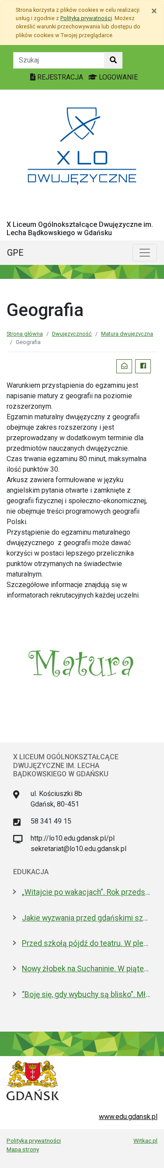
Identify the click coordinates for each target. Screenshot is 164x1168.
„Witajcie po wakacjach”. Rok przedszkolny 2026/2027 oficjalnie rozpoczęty (86, 892)
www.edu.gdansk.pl (128, 1116)
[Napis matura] (82, 662)
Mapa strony (23, 1149)
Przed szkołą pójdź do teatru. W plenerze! (86, 943)
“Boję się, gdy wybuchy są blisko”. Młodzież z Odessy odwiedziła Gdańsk (86, 994)
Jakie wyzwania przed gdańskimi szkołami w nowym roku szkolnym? (86, 918)
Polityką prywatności (86, 18)
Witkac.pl (145, 1140)
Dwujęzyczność (72, 333)
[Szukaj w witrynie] (113, 60)
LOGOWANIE (117, 77)
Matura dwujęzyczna (127, 333)
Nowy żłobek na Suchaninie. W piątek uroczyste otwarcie (86, 968)
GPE (15, 252)
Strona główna (25, 333)
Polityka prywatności (34, 1140)
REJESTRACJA (60, 77)
